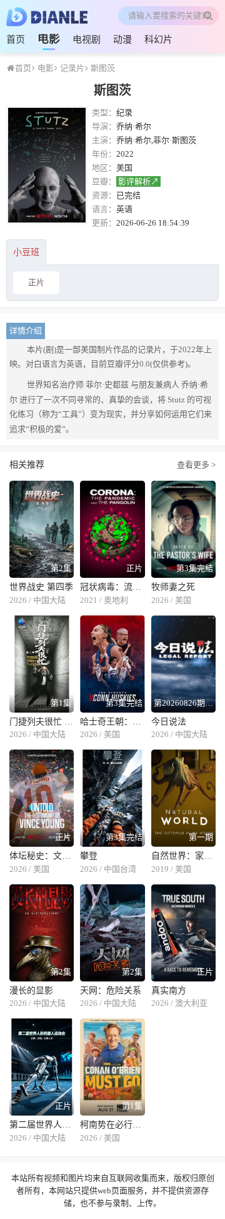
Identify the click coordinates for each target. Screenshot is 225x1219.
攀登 (89, 856)
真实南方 (168, 990)
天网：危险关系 (110, 990)
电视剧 (86, 39)
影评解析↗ (138, 181)
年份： (104, 154)
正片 (36, 282)
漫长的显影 (31, 990)
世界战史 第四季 (41, 587)
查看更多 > (196, 464)
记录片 (71, 68)
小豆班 (26, 252)
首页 (15, 39)
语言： (104, 209)
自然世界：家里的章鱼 (183, 856)
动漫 (122, 39)
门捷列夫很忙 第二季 (41, 721)
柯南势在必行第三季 (112, 1124)
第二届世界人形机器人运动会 (41, 1124)
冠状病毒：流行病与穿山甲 (112, 587)
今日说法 (168, 721)
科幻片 (158, 39)
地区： (104, 167)
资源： (104, 195)
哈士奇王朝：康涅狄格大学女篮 (112, 721)
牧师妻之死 (173, 587)
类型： (104, 112)
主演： (104, 140)
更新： (104, 223)
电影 (49, 39)
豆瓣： (104, 181)
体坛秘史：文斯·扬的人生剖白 (41, 856)
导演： (104, 126)
